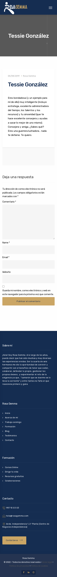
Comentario (9, 201)
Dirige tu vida (11, 472)
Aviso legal (47, 562)
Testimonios (11, 436)
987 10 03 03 (12, 508)
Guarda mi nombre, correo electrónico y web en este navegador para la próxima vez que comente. (28, 292)
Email (5, 257)
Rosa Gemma (29, 76)
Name (5, 242)
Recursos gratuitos (14, 476)
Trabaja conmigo (13, 422)
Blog (7, 431)
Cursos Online (11, 467)
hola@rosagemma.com (17, 516)
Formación (10, 427)
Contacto (9, 440)
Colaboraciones (12, 481)
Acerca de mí (11, 418)
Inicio (7, 413)
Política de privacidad (19, 566)
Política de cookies (39, 566)
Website (6, 272)
